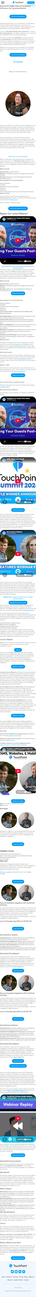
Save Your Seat (18, 928)
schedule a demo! (5, 387)
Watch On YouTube (18, 666)
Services (15, 1277)
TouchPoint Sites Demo (14, 735)
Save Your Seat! (18, 844)
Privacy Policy (18, 1287)
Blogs (26, 1277)
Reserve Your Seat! (18, 293)
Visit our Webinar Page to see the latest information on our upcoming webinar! (18, 267)
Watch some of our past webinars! (18, 156)
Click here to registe (5, 872)
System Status (18, 1280)
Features (9, 1277)
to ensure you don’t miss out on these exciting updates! (18, 597)
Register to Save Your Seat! (18, 602)
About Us (10, 1280)
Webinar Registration (28, 610)
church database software (23, 358)
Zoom (6, 805)
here (13, 740)
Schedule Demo (30, 2)
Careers (26, 1280)
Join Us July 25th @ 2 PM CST (18, 208)
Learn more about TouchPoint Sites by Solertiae (13, 745)
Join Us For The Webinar (18, 16)
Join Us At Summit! (18, 510)
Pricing (21, 1277)
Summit (12, 448)
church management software (17, 346)
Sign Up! (18, 650)
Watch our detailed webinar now (16, 1090)
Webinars (31, 1277)
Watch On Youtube (18, 801)
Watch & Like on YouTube (18, 1066)
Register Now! (13, 199)
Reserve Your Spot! (18, 1155)
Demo (3, 1277)
